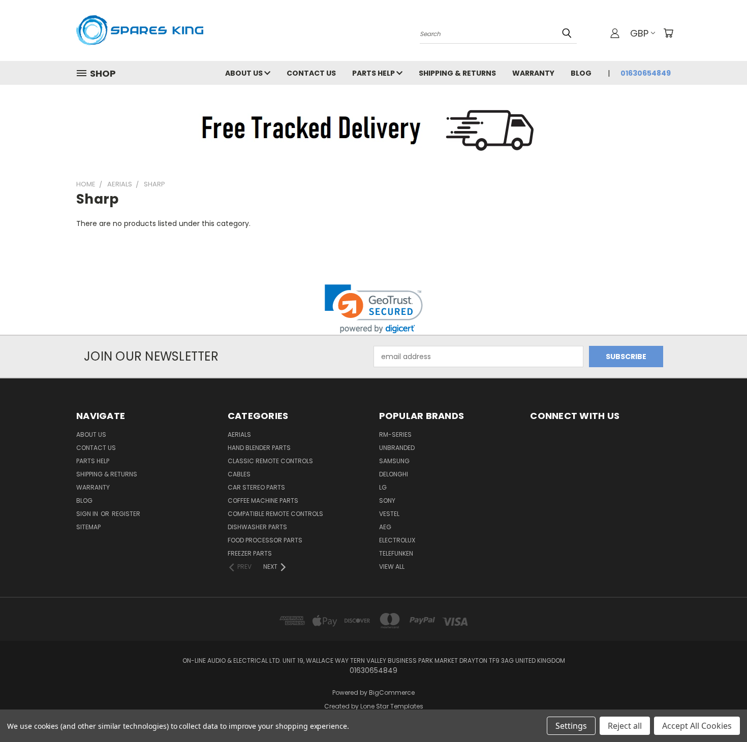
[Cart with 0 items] (668, 33)
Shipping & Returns (457, 73)
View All (391, 566)
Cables (239, 474)
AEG (385, 527)
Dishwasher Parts (257, 527)
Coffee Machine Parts (263, 500)
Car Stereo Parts (256, 487)
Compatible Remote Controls (275, 513)
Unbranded (397, 447)
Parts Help (374, 73)
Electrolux (397, 540)
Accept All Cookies (697, 725)
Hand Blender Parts (259, 447)
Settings (571, 725)
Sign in (88, 513)
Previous (720, 710)
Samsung (394, 461)
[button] (374, 309)
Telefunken (396, 553)
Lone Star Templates (391, 706)
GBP (639, 33)
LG (383, 487)
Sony (387, 500)
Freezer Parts (250, 553)
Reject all (625, 725)
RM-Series (395, 434)
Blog (581, 73)
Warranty (533, 73)
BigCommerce (392, 692)
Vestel (389, 513)
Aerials (239, 434)
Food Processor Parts (265, 540)
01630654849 (645, 73)
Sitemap (88, 527)
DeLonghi (393, 474)
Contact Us (311, 73)
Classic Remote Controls (270, 461)
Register (126, 513)
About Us (244, 73)
